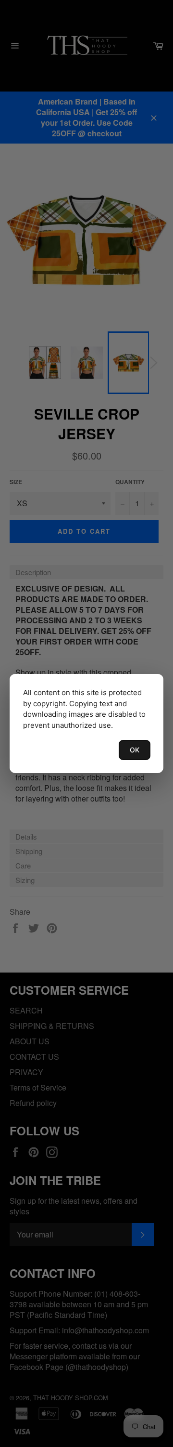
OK (134, 750)
